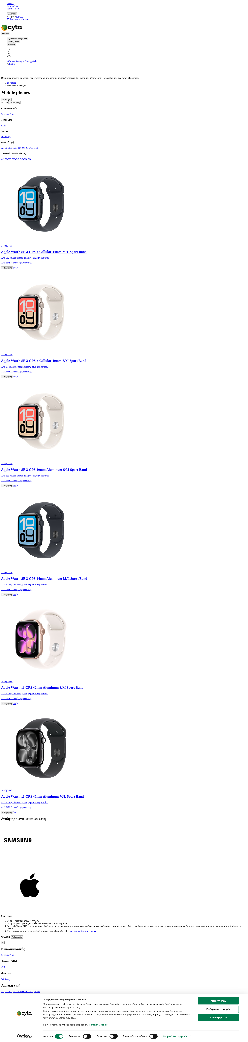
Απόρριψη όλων (218, 1017)
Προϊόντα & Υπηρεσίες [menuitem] (17, 39)
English (19, 16)
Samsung (5, 114)
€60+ (30, 159)
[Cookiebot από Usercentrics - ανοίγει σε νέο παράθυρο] (24, 1036)
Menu (6, 33)
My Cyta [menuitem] (11, 45)
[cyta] (12, 30)
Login (12, 64)
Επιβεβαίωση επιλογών (218, 1009)
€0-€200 (8, 148)
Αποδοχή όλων (218, 1001)
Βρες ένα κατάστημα (19, 19)
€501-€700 (28, 148)
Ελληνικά (12, 14)
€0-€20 (8, 159)
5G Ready (5, 136)
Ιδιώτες (10, 3)
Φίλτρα (7, 100)
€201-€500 (18, 148)
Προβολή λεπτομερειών (175, 1036)
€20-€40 (15, 159)
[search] (9, 52)
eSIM (3, 125)
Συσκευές (11, 83)
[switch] (87, 1036)
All (2, 148)
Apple (13, 114)
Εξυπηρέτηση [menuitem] (13, 42)
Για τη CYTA (13, 8)
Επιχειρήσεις (13, 6)
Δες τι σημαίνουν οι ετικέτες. (83, 931)
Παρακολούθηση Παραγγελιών (23, 61)
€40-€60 (23, 159)
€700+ (37, 148)
